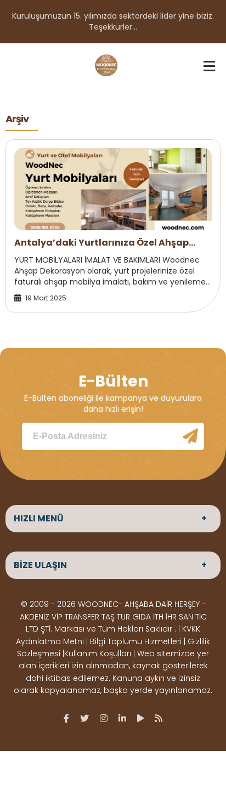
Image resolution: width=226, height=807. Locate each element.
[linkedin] (122, 718)
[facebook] (66, 718)
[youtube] (140, 718)
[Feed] (158, 718)
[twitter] (84, 718)
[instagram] (104, 718)
